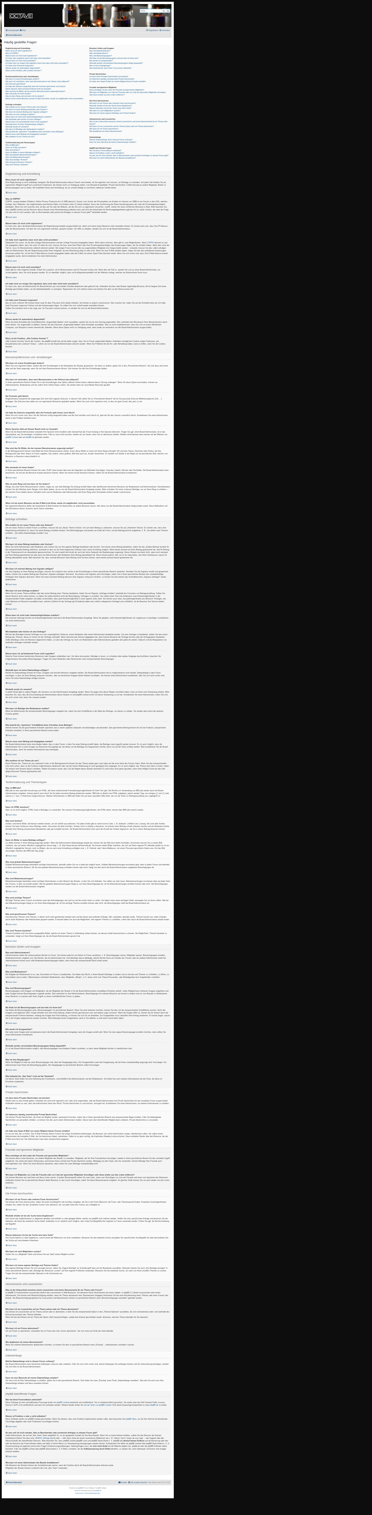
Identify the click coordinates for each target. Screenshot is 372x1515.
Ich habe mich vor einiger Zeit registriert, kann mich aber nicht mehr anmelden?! (37, 63)
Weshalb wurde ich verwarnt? (17, 127)
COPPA (150, 243)
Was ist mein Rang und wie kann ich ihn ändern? (25, 96)
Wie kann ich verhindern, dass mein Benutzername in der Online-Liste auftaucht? (37, 81)
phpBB (80, 1488)
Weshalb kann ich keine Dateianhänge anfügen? (25, 124)
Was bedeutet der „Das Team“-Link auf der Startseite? (110, 68)
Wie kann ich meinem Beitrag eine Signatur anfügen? (27, 112)
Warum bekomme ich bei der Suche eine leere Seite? (110, 108)
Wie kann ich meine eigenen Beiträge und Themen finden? (112, 113)
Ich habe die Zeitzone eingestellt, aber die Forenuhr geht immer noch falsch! (35, 86)
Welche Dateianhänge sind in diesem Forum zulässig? (111, 140)
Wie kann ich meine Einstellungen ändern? (23, 79)
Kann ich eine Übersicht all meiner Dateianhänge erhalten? (112, 142)
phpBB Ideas (131, 1419)
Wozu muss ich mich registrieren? (19, 51)
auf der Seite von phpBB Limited (97, 1405)
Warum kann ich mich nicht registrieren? (21, 56)
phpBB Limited (12, 437)
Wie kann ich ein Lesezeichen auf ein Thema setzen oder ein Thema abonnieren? (121, 126)
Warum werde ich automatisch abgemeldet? (23, 68)
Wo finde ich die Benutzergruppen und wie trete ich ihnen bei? (113, 58)
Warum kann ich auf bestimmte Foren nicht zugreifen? (27, 122)
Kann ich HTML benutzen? (16, 148)
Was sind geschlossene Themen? (19, 162)
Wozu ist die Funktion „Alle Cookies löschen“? (24, 71)
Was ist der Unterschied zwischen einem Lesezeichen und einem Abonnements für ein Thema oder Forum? (128, 123)
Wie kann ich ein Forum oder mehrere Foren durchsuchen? (112, 103)
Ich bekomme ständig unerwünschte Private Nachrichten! (111, 79)
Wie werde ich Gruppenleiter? (101, 61)
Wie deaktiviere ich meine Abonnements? (105, 131)
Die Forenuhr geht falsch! (15, 84)
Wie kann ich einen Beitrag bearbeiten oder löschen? (27, 109)
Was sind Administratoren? (99, 51)
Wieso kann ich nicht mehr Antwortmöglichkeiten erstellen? (29, 117)
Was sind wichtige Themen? (17, 160)
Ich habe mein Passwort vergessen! (20, 66)
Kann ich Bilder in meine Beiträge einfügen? (23, 152)
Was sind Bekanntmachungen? (18, 157)
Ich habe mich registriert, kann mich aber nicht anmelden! (28, 58)
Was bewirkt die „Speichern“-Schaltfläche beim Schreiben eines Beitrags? (35, 132)
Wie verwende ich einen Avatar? (18, 94)
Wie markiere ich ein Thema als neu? (20, 137)
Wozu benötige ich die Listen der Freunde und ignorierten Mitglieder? (116, 90)
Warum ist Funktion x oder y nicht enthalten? (106, 153)
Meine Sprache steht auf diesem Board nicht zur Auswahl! (28, 89)
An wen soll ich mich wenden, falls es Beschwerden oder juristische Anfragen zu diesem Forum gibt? (129, 156)
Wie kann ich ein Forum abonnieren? (104, 129)
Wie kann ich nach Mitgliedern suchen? (104, 111)
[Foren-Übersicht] (21, 15)
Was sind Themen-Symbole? (17, 165)
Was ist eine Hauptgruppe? (100, 66)
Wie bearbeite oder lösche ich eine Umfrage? (23, 119)
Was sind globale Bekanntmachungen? (21, 155)
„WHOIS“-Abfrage (42, 1438)
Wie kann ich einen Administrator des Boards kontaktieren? (112, 158)
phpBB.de (30, 437)
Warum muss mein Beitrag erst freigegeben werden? (26, 134)
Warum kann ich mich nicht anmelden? (21, 61)
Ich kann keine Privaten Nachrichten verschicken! (108, 77)
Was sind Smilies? (13, 150)
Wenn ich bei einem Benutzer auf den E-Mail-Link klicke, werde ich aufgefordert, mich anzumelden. (45, 99)
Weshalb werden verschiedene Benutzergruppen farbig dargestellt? (116, 63)
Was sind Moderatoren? (98, 53)
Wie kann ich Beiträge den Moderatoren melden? (25, 129)
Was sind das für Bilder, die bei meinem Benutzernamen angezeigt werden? (35, 91)
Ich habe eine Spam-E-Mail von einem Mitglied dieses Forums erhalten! (117, 81)
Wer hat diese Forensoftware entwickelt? (105, 151)
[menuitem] (23, 30)
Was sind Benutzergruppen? (100, 56)
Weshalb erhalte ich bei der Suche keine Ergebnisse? (110, 106)
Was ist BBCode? (12, 145)
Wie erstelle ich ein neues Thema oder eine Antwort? (26, 107)
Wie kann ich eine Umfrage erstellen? (20, 114)
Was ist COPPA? (12, 53)
